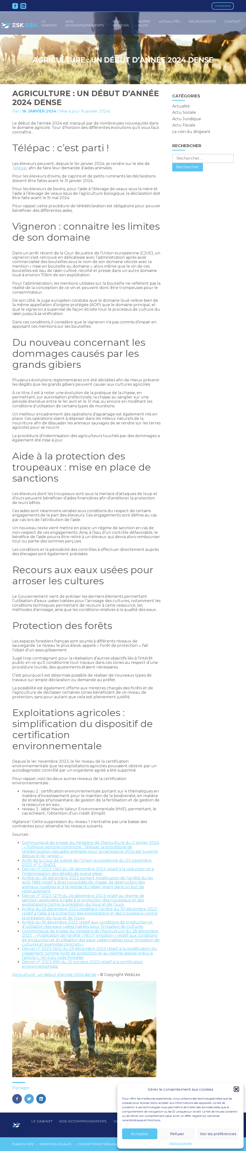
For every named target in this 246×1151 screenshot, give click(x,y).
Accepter (139, 1134)
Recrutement (202, 21)
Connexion (223, 6)
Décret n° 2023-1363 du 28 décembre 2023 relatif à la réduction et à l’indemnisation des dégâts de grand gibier (88, 871)
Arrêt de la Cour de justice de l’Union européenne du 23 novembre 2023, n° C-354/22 (87, 862)
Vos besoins (121, 23)
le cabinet (49, 23)
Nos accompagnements (84, 23)
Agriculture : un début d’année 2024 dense (54, 974)
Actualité (181, 106)
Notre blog (144, 23)
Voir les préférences (218, 1134)
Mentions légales (180, 1143)
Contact (232, 21)
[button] (236, 1089)
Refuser (177, 1134)
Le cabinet (41, 1121)
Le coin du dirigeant (191, 131)
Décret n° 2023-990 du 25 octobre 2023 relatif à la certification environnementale (82, 964)
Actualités (169, 21)
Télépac (20, 168)
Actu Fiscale (183, 125)
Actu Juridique (186, 119)
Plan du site (23, 1144)
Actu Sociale (184, 112)
